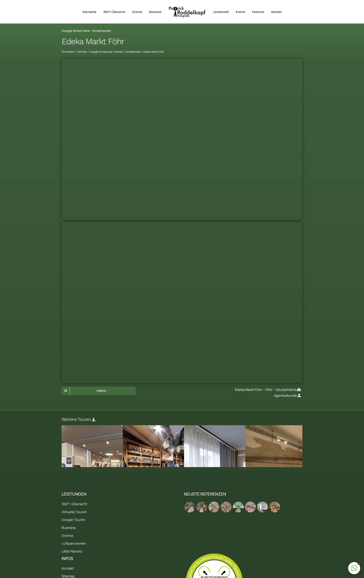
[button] (354, 568)
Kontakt (68, 568)
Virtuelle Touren (74, 512)
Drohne (67, 535)
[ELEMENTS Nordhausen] (214, 507)
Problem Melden (289, 402)
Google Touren (73, 519)
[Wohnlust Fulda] (226, 507)
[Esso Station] (250, 507)
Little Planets (72, 551)
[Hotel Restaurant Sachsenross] (262, 507)
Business (69, 527)
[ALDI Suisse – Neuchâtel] (201, 507)
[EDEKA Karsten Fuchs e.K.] (274, 507)
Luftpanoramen (74, 543)
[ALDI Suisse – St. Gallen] (189, 507)
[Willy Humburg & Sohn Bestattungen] (238, 507)
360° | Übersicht (74, 504)
